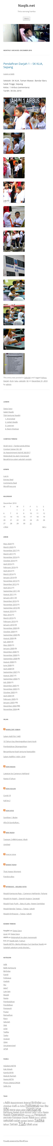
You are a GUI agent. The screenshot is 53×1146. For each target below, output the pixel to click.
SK (27, 381)
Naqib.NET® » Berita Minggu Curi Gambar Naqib (23, 944)
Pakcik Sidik (11, 854)
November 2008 (10, 655)
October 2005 (9, 692)
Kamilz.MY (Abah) (13, 729)
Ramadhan (8, 1015)
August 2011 (8, 594)
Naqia (5, 998)
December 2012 (9, 584)
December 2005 (9, 685)
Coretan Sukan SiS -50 (12, 449)
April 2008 (7, 668)
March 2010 (8, 618)
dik (18, 1106)
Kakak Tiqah (11, 865)
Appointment (16, 1102)
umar (35, 1124)
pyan (5, 934)
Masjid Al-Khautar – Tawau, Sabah (17, 913)
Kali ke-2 (6, 800)
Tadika (6, 1032)
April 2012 (7, 587)
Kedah (16, 1112)
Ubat (29, 1124)
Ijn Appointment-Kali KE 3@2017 (16, 452)
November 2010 (10, 604)
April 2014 (7, 570)
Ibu (4, 984)
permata (7, 1117)
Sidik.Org (7, 1086)
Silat (5, 1025)
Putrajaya (16, 1117)
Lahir (34, 1112)
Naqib (7, 1114)
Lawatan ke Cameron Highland (16, 773)
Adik (5, 964)
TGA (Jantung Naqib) (11, 415)
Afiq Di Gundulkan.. (11, 822)
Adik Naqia (10, 767)
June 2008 (7, 665)
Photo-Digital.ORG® (11, 1082)
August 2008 (8, 662)
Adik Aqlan (11, 789)
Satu (16, 381)
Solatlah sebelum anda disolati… (16, 947)
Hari (42, 1105)
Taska (5, 1035)
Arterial (27, 1102)
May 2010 (7, 614)
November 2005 (10, 689)
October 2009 (9, 631)
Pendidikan (8, 1005)
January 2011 (8, 598)
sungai (23, 1120)
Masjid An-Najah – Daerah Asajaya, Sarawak (21, 898)
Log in (5, 476)
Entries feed (8, 479)
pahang (28, 1115)
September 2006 (10, 679)
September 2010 (10, 608)
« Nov (5, 527)
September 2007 (10, 672)
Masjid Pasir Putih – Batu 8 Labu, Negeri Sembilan (24, 903)
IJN (6, 1109)
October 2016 (9, 560)
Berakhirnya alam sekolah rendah (17, 459)
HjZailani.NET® (9, 1065)
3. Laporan (9, 425)
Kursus (28, 1112)
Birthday (7, 971)
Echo (22, 1105)
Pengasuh (7, 1008)
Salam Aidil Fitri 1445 (11, 736)
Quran (25, 1117)
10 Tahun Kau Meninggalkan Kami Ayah (19, 741)
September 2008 (10, 658)
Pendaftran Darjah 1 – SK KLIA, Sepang (23, 65)
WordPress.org (9, 486)
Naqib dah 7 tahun (17, 940)
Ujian (5, 1042)
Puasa (5, 1011)
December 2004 (9, 706)
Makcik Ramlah (9, 1076)
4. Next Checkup (12, 429)
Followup (7, 978)
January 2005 (8, 702)
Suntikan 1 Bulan (10, 817)
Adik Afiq (10, 811)
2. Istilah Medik (11, 422)
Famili (5, 974)
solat (5, 1028)
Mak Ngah (10, 832)
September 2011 (10, 591)
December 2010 (9, 601)
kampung (8, 1112)
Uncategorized (9, 1045)
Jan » (44, 527)
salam (43, 1117)
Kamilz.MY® (8, 1072)
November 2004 (10, 709)
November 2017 (10, 550)
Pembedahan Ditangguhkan (15, 746)
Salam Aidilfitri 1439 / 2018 (14, 756)
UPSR (5, 1049)
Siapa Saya (7, 408)
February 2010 (9, 621)
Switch (30, 1120)
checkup (7, 1105)
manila (39, 1112)
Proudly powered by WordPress (15, 1141)
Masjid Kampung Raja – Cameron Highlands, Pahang (25, 893)
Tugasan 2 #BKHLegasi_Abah (15, 839)
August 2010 (8, 611)
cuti (14, 1105)
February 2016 (9, 567)
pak (32, 1115)
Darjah (6, 381)
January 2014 (8, 577)
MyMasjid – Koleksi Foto (16, 887)
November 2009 (10, 628)
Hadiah (6, 981)
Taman (14, 1124)
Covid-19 (7, 795)
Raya (5, 1018)
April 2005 (7, 695)
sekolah (22, 381)
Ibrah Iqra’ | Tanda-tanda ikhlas (16, 445)
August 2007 (8, 675)
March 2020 (8, 547)
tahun (6, 1124)
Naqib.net (26, 5)
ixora (12, 1109)
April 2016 (7, 564)
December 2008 (9, 652)
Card (44, 1103)
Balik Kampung (9, 967)
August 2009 (8, 638)
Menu (26, 18)
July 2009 (7, 641)
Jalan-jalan (21, 1109)
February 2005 (9, 699)
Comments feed (10, 483)
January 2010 (8, 625)
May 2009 (7, 645)
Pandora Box (8, 876)
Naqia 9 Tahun (9, 778)
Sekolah (27, 377)
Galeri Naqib (8, 412)
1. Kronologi (10, 418)
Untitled (6, 844)
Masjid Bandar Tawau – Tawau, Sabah (19, 908)
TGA (22, 1123)
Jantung (33, 1109)
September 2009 (10, 635)
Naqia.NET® (8, 1079)
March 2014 (8, 574)
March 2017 (8, 554)
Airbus (43, 377)
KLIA (12, 381)
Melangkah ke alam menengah (16, 456)
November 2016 (10, 557)
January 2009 (8, 648)
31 (31, 523)
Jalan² (5, 988)
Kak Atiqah (7, 1069)
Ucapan (6, 1038)
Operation (17, 1114)
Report (37, 1118)
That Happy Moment (12, 871)
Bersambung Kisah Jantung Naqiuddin (19, 751)
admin (8, 384)
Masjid (6, 995)
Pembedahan (9, 1001)
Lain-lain (6, 991)
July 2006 (7, 682)
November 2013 (10, 581)
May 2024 (7, 543)
